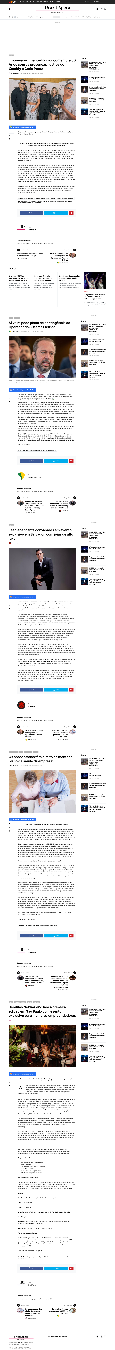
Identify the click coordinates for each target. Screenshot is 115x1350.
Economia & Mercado (20, 1023)
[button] (9, 9)
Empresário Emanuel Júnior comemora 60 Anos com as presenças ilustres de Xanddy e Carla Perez (45, 219)
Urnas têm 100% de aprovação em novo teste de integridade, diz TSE (19, 299)
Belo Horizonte (13, 773)
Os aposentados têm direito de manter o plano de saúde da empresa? (37, 946)
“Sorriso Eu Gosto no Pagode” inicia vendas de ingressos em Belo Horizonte (97, 133)
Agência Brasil (37, 294)
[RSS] (105, 9)
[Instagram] (101, 9)
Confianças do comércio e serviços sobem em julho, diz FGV (69, 299)
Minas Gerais (28, 773)
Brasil (11, 339)
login (32, 265)
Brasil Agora (32, 251)
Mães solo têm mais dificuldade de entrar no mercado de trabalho (43, 299)
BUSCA (87, 1)
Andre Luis (31, 727)
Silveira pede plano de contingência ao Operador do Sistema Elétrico (37, 471)
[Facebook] (97, 9)
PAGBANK (39, 1)
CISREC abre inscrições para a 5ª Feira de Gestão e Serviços (97, 121)
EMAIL (104, 1)
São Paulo (36, 1023)
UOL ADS (58, 1)
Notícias (12, 76)
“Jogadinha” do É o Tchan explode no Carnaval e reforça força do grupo (94, 318)
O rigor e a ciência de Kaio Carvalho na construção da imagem (97, 109)
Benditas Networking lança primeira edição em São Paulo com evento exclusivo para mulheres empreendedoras (44, 1278)
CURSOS (45, 1)
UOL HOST (32, 1)
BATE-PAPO (96, 1)
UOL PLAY (51, 1)
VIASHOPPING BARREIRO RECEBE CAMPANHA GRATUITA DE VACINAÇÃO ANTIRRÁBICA (97, 87)
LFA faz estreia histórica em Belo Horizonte (97, 99)
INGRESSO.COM (24, 1)
